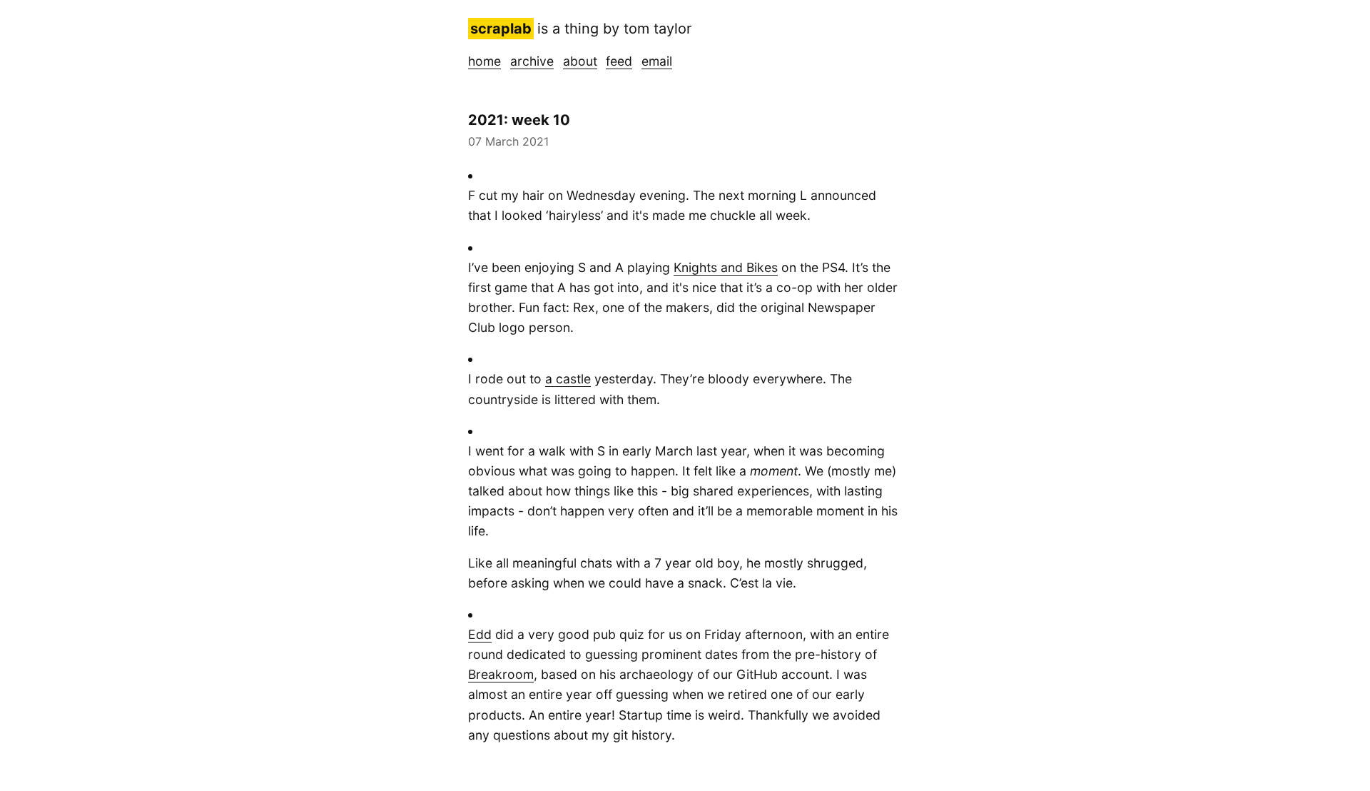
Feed (619, 61)
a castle (568, 378)
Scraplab (501, 28)
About (580, 61)
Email (656, 61)
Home (484, 61)
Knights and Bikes (726, 267)
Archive (532, 61)
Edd (480, 634)
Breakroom (501, 674)
